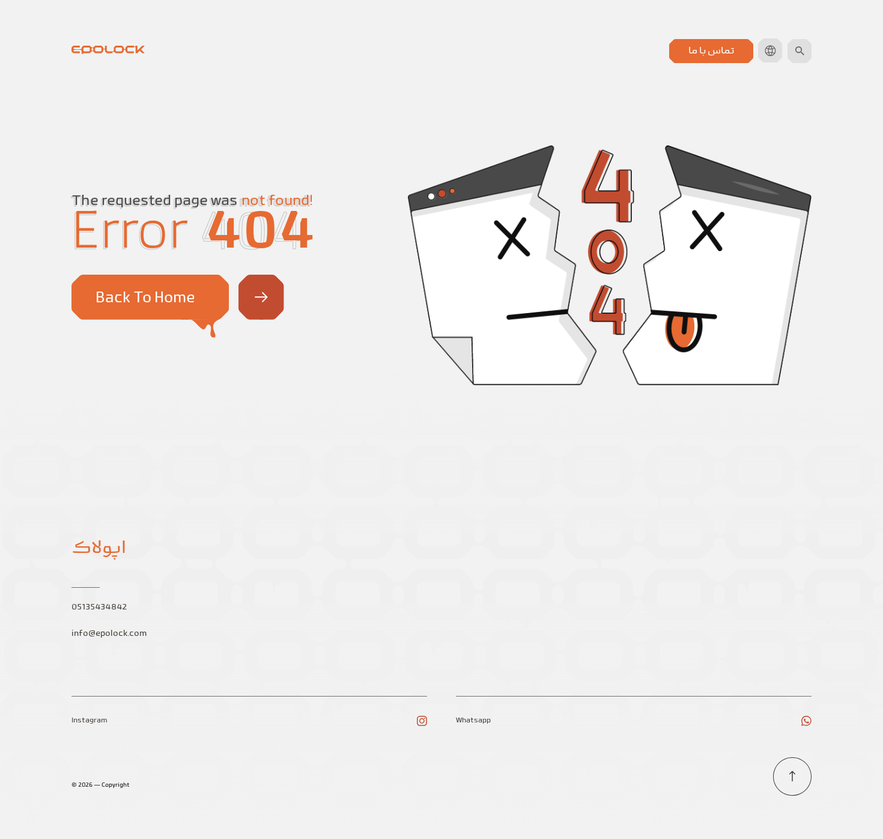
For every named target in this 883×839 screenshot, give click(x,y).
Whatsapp (473, 721)
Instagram (89, 721)
